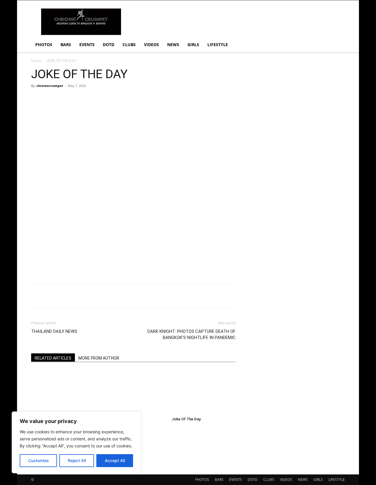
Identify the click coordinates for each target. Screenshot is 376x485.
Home (36, 60)
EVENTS (87, 44)
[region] (76, 442)
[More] (215, 295)
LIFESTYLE (217, 44)
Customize (38, 460)
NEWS (173, 44)
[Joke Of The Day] (63, 392)
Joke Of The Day (186, 419)
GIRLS (193, 44)
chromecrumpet (49, 85)
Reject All (77, 460)
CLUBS (129, 44)
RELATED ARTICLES (53, 358)
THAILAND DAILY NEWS (54, 331)
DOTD (108, 44)
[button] (338, 45)
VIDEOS (151, 44)
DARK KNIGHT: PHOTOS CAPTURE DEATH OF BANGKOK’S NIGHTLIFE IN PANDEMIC (191, 334)
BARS (66, 44)
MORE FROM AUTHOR (98, 358)
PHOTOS (43, 44)
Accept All (115, 460)
